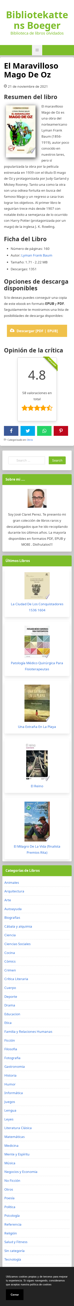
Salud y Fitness (15, 1242)
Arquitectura (14, 891)
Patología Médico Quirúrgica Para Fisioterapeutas (37, 666)
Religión (10, 1233)
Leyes (8, 1119)
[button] (37, 50)
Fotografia (12, 1058)
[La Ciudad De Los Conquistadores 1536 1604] (37, 586)
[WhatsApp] (44, 431)
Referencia (13, 1224)
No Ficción (12, 1180)
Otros (30, 439)
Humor (10, 1084)
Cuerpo (10, 987)
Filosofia (10, 1049)
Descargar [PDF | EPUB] (37, 330)
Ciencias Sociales (17, 944)
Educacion (12, 1014)
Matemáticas (14, 1136)
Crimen (10, 970)
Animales (11, 882)
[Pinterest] (61, 431)
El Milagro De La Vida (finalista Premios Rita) (37, 849)
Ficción (9, 1040)
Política (9, 1207)
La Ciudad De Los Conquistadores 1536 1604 (37, 607)
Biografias (12, 917)
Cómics (10, 961)
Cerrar (15, 1294)
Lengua (10, 1110)
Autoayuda (13, 909)
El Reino (37, 786)
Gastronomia (14, 1066)
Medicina (11, 1145)
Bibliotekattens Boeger (37, 20)
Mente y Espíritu (17, 1154)
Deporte (10, 996)
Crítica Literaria (16, 979)
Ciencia (10, 935)
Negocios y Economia (20, 1171)
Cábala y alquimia (18, 926)
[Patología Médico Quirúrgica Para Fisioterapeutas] (37, 643)
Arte (7, 900)
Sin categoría (14, 1250)
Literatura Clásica (18, 1128)
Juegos (9, 1101)
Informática (13, 1093)
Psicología (12, 1215)
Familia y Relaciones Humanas (28, 1031)
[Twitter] (28, 431)
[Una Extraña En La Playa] (37, 704)
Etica (8, 1022)
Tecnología (12, 1259)
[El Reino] (37, 762)
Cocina (9, 952)
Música (9, 1163)
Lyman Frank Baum (36, 255)
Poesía (9, 1198)
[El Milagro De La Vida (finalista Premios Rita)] (37, 822)
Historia (10, 1075)
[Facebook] (11, 431)
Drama (9, 1005)
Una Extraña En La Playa (37, 726)
